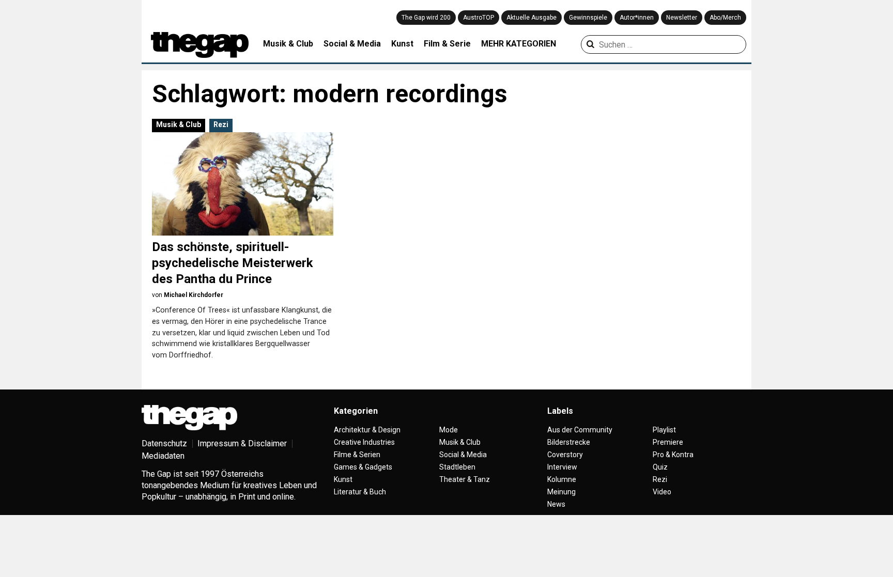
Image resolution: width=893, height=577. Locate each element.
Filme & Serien (357, 454)
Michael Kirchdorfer (193, 295)
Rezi (220, 124)
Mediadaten (163, 456)
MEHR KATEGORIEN (518, 44)
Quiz (660, 467)
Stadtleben (457, 467)
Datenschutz (164, 443)
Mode (448, 430)
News (556, 504)
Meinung (561, 492)
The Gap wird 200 (426, 17)
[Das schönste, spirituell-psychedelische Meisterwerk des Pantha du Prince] (242, 184)
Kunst (402, 44)
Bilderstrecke (568, 442)
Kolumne (561, 479)
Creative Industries (364, 442)
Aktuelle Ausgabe (531, 17)
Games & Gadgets (363, 467)
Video (662, 492)
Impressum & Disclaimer (242, 443)
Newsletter (681, 17)
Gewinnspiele (588, 17)
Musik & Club (288, 44)
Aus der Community (579, 430)
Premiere (668, 442)
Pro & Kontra (673, 454)
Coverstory (565, 454)
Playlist (664, 430)
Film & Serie (447, 44)
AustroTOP (478, 17)
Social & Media (352, 44)
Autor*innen (637, 17)
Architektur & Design (367, 430)
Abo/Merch (725, 17)
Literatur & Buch (360, 492)
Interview (562, 467)
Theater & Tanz (464, 479)
